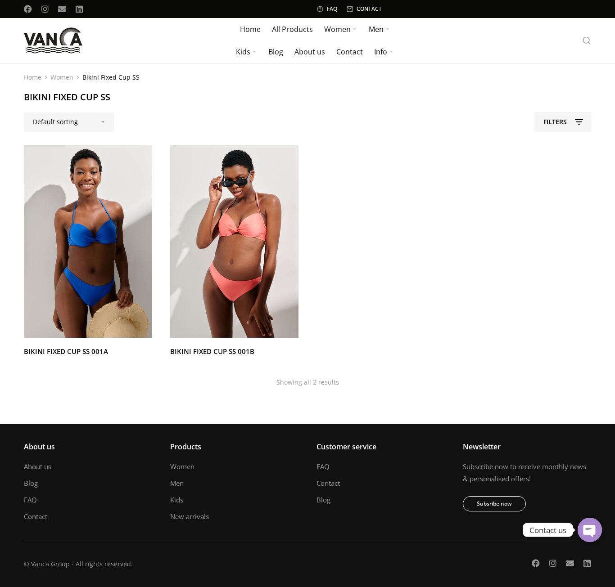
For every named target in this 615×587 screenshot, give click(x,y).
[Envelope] (62, 9)
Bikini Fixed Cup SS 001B (212, 351)
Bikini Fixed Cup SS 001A (66, 351)
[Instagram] (45, 9)
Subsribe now (494, 503)
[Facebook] (28, 9)
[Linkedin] (79, 9)
